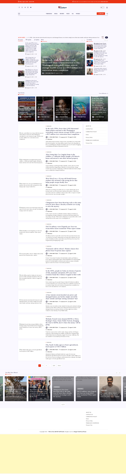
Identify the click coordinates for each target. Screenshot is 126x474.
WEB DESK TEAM (50, 73)
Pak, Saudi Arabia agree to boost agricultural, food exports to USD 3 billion (71, 37)
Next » (59, 365)
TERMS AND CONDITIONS (92, 140)
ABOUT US (88, 126)
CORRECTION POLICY (91, 131)
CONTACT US (89, 128)
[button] (102, 7)
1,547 (54, 365)
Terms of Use (89, 143)
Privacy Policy (89, 137)
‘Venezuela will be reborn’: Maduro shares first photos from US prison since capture (100, 70)
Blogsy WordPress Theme (80, 431)
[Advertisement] (63, 25)
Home (87, 134)
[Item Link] (21, 49)
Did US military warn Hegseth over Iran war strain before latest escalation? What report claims (101, 62)
